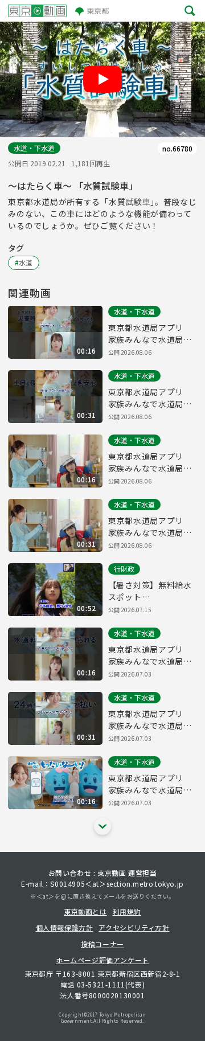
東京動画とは (85, 911)
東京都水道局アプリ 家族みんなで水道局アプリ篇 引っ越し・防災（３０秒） (150, 527)
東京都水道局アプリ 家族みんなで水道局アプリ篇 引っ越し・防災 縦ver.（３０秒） (150, 398)
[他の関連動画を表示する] (102, 826)
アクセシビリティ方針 (134, 927)
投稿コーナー (102, 944)
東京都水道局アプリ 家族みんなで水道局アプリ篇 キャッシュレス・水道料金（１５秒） (152, 784)
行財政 (124, 568)
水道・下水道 (34, 148)
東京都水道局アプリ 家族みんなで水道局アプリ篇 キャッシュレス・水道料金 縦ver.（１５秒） (150, 655)
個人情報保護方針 (64, 927)
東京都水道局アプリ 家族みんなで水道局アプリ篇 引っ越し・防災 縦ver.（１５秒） (150, 334)
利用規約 (127, 911)
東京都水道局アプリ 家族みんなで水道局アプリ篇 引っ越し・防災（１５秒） (150, 462)
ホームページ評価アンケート (102, 960)
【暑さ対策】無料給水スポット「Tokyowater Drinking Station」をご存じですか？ (151, 591)
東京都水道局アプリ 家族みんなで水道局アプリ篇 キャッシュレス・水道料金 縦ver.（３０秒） (150, 720)
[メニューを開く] (190, 11)
